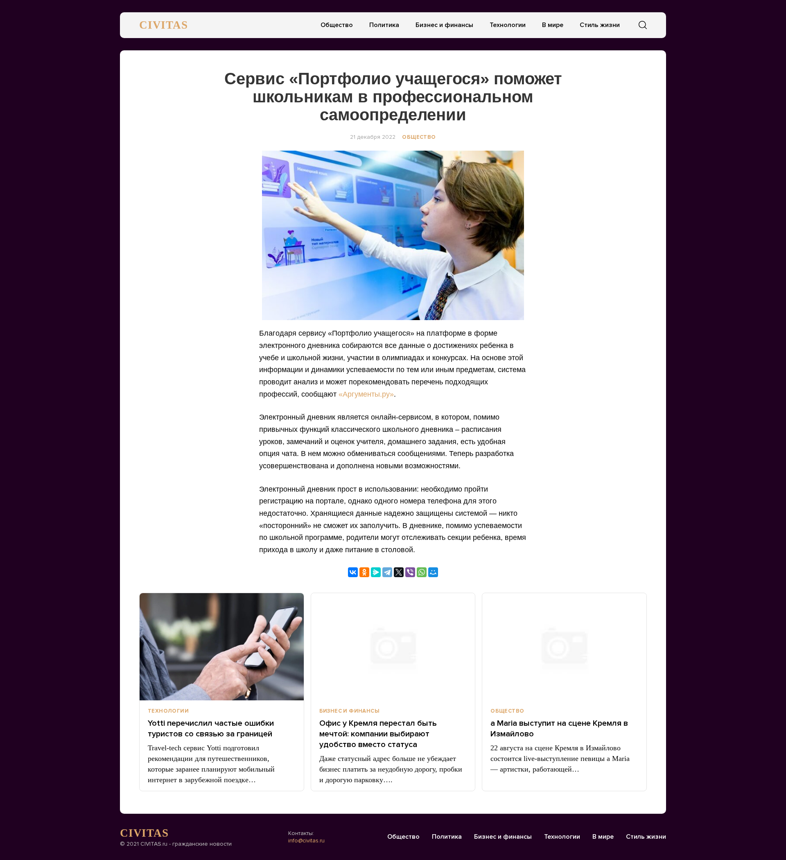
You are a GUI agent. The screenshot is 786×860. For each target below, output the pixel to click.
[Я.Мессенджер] (376, 572)
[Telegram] (387, 572)
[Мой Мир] (433, 572)
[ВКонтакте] (353, 572)
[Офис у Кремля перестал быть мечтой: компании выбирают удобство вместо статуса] (393, 646)
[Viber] (410, 572)
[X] (399, 572)
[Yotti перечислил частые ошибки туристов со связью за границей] (222, 646)
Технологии (508, 25)
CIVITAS (163, 25)
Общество (337, 25)
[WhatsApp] (422, 572)
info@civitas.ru (306, 840)
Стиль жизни (600, 25)
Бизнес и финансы (444, 25)
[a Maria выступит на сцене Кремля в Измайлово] (564, 646)
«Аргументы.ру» (366, 394)
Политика (384, 25)
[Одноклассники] (364, 572)
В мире (552, 25)
